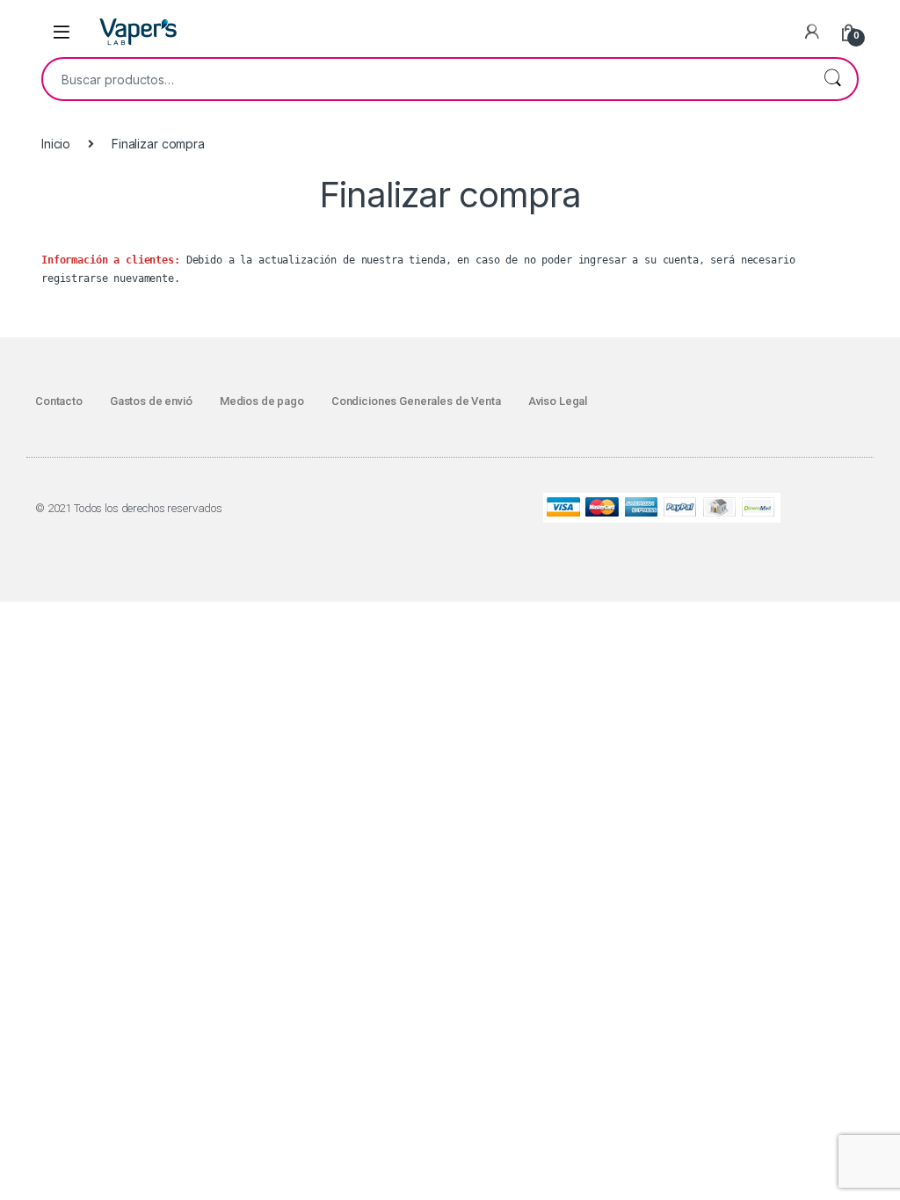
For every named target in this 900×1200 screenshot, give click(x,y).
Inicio (55, 143)
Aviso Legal (557, 401)
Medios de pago (262, 401)
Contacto (59, 401)
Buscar (832, 79)
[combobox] (425, 79)
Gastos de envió (151, 401)
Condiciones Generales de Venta (416, 401)
